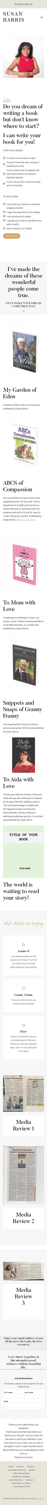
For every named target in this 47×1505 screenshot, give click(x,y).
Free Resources (22, 1473)
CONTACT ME (11, 236)
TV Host (20, 1466)
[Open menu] (41, 17)
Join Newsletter (21, 1486)
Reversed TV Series (21, 1483)
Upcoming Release (17, 1470)
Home (11, 1466)
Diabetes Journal (22, 1476)
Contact (30, 1480)
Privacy (31, 1466)
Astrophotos (16, 1480)
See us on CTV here (25, 519)
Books (32, 1470)
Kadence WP (39, 1498)
